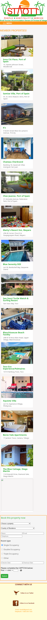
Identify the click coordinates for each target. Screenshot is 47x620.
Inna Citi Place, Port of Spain (14, 60)
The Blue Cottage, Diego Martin (15, 470)
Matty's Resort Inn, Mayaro (17, 230)
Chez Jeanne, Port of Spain (16, 196)
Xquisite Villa (9, 400)
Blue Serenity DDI (12, 264)
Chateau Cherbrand (13, 161)
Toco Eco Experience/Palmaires (14, 367)
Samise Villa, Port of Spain (16, 93)
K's (4, 127)
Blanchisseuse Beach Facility (13, 333)
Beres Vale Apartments (15, 435)
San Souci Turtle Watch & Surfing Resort (16, 299)
